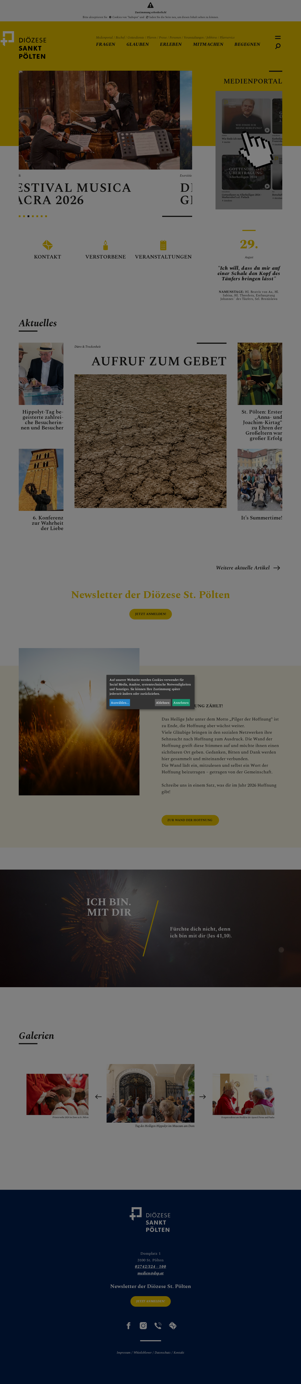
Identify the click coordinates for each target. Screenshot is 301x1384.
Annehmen (181, 702)
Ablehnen (162, 702)
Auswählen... (120, 702)
